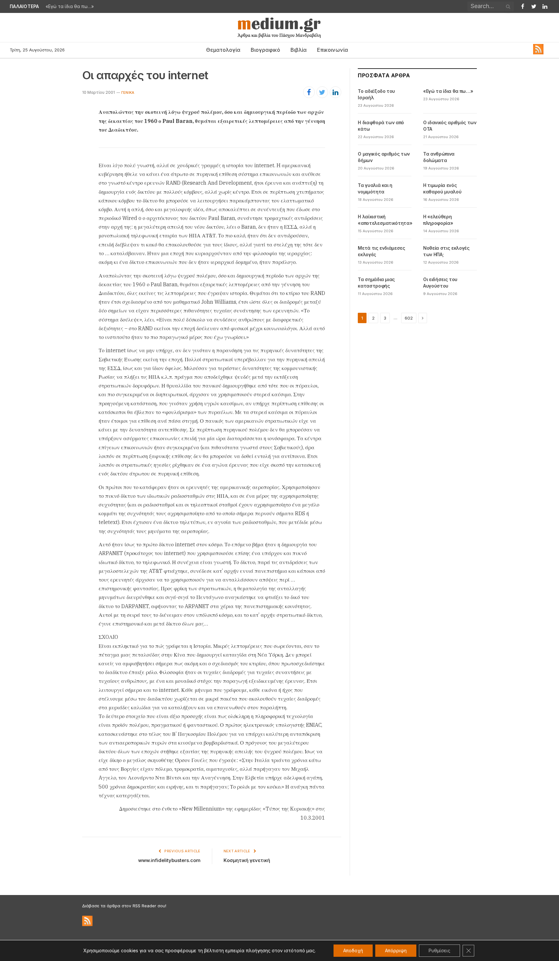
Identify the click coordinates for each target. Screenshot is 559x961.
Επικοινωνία (332, 50)
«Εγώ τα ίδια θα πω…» (70, 6)
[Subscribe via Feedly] (538, 52)
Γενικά (127, 92)
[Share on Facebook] (309, 92)
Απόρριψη (396, 950)
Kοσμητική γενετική (247, 860)
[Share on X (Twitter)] (322, 92)
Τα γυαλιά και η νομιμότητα (375, 188)
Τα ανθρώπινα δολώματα (439, 157)
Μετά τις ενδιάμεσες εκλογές (381, 251)
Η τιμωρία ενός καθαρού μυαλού (442, 188)
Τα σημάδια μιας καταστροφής (376, 283)
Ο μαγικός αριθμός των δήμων (384, 157)
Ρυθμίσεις (439, 950)
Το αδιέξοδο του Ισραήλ (376, 94)
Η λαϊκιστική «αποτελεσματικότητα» (385, 220)
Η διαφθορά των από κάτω (381, 126)
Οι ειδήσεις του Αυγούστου (440, 283)
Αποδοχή (353, 950)
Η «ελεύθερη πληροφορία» (438, 220)
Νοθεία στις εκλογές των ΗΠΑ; (446, 251)
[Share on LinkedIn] (335, 92)
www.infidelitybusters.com (169, 860)
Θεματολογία (223, 50)
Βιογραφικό (265, 50)
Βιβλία (298, 50)
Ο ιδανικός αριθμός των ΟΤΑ (449, 126)
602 (409, 318)
